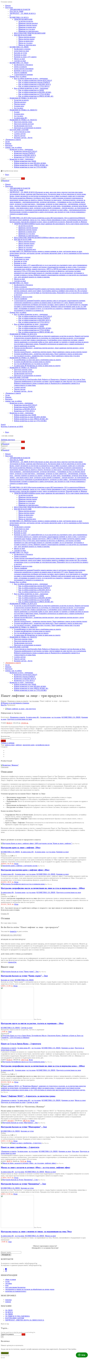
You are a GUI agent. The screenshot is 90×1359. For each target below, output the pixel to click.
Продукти (9, 7)
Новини (8, 143)
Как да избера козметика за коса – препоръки (31, 78)
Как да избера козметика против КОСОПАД (35, 80)
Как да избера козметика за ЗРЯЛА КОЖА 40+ (36, 96)
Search (3, 424)
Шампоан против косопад (28, 23)
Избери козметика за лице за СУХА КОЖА (30, 167)
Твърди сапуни (19, 136)
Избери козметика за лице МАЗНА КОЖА (30, 163)
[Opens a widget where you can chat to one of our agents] (82, 1355)
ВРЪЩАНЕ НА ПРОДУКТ (11, 935)
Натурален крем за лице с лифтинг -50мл (20, 847)
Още (10, 1032)
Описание (4, 767)
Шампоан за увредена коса (28, 31)
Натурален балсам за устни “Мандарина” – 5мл (24, 1127)
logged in (13, 931)
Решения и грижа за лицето (18, 701)
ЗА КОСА (9, 1312)
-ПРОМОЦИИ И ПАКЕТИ (20, 9)
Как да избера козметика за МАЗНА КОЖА (34, 92)
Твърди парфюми (20, 72)
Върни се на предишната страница (15, 703)
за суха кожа (34, 701)
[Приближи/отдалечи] (8, 1355)
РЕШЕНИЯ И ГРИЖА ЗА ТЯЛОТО (23, 120)
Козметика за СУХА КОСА (24, 157)
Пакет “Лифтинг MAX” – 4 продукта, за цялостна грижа (28, 1096)
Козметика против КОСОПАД (25, 151)
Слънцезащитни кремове (23, 74)
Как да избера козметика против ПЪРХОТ (34, 82)
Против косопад (20, 102)
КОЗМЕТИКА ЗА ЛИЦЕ (19, 47)
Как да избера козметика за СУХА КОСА (34, 86)
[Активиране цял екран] (6, 1355)
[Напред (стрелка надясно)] (4, 1357)
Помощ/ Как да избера (18, 76)
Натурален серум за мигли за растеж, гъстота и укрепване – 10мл (32, 1023)
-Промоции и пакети (13, 139)
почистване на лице (21, 51)
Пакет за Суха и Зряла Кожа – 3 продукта (21, 1043)
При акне (75, 1151)
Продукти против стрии (23, 122)
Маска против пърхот (26, 39)
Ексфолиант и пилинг (22, 49)
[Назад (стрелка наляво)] (2, 1357)
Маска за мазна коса (25, 41)
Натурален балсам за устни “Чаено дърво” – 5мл (24, 976)
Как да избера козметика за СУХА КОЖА (34, 94)
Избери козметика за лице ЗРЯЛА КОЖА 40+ (31, 165)
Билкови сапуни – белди (23, 137)
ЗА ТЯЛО (9, 1310)
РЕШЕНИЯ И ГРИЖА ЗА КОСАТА (23, 98)
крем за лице (10, 745)
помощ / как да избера (13, 147)
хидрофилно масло (42, 745)
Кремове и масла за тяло (23, 70)
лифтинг (18, 745)
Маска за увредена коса (27, 45)
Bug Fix (4, 705)
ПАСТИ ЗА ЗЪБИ (16, 11)
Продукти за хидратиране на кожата (27, 128)
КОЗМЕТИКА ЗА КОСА (19, 17)
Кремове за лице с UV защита (25, 57)
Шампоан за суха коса (26, 29)
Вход (7, 174)
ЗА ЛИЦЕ (9, 1314)
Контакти (8, 145)
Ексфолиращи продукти (23, 126)
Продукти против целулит (24, 124)
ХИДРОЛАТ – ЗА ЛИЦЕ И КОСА (23, 13)
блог (7, 1285)
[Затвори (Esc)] (2, 1355)
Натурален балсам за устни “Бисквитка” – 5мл (23, 1184)
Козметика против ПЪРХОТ (24, 153)
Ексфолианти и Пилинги (23, 65)
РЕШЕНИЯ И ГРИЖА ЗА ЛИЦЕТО (23, 110)
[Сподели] (4, 1355)
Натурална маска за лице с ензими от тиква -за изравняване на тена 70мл (36, 1231)
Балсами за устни (20, 53)
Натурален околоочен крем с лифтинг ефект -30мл (25, 870)
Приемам (5, 1353)
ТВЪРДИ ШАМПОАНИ (23, 19)
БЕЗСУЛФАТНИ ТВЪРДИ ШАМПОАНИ (29, 33)
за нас (7, 1281)
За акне (17, 112)
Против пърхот (19, 104)
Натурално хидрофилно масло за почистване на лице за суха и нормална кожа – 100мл (43, 888)
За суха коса (18, 108)
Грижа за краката (20, 67)
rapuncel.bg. (12, 962)
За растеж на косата (25, 21)
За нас (7, 141)
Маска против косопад (26, 37)
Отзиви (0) (5, 914)
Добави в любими (7, 743)
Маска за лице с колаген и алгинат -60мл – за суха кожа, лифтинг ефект (35, 1167)
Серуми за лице (20, 61)
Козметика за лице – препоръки (21, 159)
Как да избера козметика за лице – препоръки (31, 88)
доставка (8, 1283)
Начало (8, 5)
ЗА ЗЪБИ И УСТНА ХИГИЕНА (17, 1316)
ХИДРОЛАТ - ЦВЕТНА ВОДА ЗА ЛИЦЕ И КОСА (24, 1320)
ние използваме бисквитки (15, 1287)
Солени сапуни (20, 134)
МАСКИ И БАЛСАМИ (23, 35)
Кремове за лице (20, 55)
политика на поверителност (15, 1291)
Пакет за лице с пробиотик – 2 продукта (20, 1147)
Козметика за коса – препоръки (21, 149)
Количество (5, 738)
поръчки (8, 1300)
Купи (3, 741)
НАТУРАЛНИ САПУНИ (19, 130)
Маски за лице (19, 59)
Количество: (5, 736)
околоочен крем (28, 745)
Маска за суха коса (25, 43)
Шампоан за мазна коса (27, 27)
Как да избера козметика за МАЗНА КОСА (34, 84)
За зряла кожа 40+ (20, 118)
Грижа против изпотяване (23, 69)
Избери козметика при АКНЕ (25, 161)
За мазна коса (19, 106)
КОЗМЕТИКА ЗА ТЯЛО (19, 63)
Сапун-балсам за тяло (22, 132)
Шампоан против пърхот (27, 25)
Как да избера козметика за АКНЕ (31, 90)
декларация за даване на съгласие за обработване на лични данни (29, 1289)
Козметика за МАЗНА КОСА (25, 155)
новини (8, 1302)
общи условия (10, 1279)
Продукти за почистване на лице (19, 719)
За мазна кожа (45, 717)
